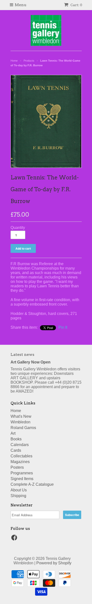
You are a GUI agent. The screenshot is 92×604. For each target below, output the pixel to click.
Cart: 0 (76, 5)
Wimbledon (20, 422)
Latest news (22, 354)
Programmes (22, 473)
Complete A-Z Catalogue (32, 484)
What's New (21, 416)
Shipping (18, 496)
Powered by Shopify (53, 563)
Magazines (20, 462)
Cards (16, 450)
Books (16, 439)
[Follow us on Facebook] (15, 539)
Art (13, 433)
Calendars (20, 445)
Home (16, 411)
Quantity (18, 227)
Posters (17, 467)
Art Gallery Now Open (31, 362)
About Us (19, 490)
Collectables (21, 456)
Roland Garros (23, 428)
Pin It (62, 327)
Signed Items (22, 479)
